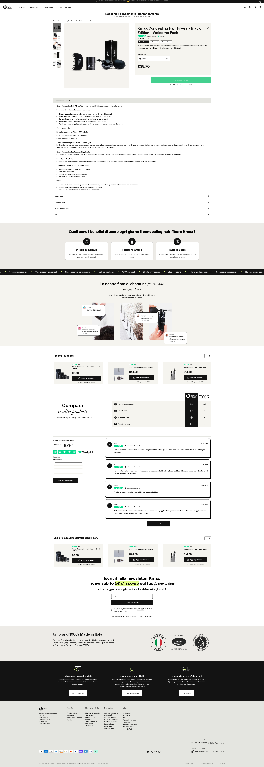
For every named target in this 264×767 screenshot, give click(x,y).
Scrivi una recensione (65, 480)
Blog (60, 7)
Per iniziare (34, 7)
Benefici (154, 42)
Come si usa (166, 42)
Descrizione (143, 42)
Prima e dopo (48, 7)
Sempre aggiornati (132, 693)
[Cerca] (250, 7)
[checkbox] (112, 610)
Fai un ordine (186, 693)
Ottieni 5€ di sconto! (132, 602)
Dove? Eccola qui (78, 693)
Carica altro (158, 524)
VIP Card (68, 7)
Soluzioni (22, 7)
